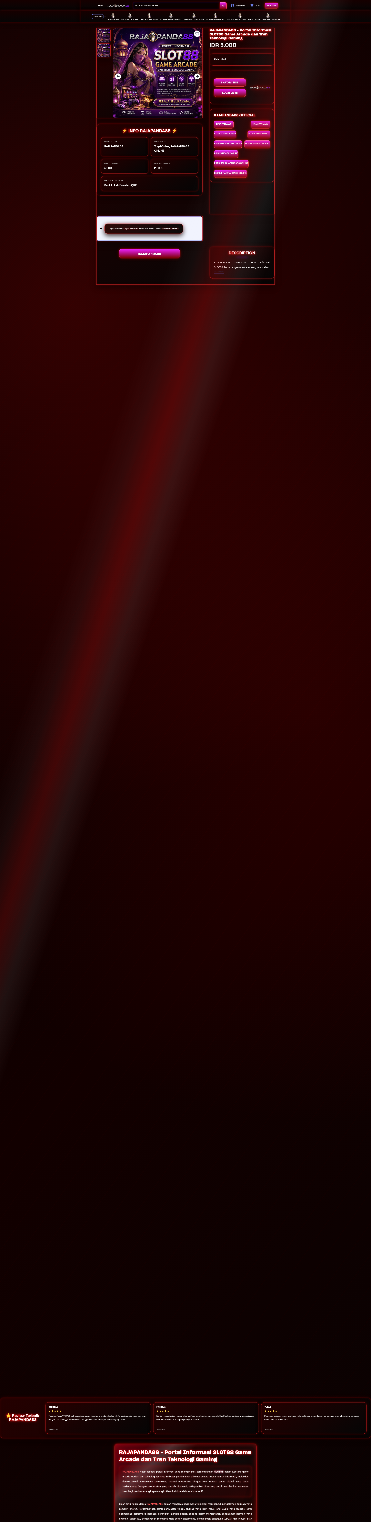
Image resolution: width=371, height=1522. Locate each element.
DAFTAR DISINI (229, 82)
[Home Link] (118, 6)
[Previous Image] (118, 76)
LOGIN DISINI (230, 92)
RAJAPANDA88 (149, 254)
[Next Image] (197, 76)
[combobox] (176, 5)
